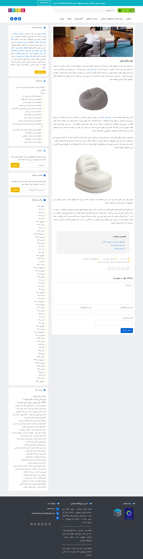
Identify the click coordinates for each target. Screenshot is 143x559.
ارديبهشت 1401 (39, 301)
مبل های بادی (106, 117)
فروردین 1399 (39, 363)
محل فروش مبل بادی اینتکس (24, 405)
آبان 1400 (41, 320)
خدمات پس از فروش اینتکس (36, 463)
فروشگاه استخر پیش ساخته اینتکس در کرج (32, 420)
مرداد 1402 (40, 258)
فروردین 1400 (40, 335)
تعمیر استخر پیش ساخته (24, 439)
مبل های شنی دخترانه (39, 469)
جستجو (15, 165)
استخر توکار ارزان (40, 426)
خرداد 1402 (40, 264)
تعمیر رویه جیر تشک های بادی (36, 454)
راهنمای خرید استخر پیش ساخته (30, 120)
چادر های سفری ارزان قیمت (37, 414)
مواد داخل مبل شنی (39, 435)
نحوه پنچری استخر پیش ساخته (36, 442)
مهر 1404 (41, 212)
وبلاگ (69, 18)
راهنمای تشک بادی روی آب (31, 96)
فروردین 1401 (40, 304)
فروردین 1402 (40, 270)
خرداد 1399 (40, 356)
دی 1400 (41, 313)
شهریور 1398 (40, 381)
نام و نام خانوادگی (126, 307)
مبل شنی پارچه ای (26, 435)
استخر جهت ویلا (21, 408)
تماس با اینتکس (91, 18)
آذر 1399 (41, 347)
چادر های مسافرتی (22, 53)
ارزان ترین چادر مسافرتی (23, 411)
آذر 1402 (41, 249)
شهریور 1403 (40, 221)
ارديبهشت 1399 (39, 360)
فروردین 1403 (39, 237)
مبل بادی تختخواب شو (118, 245)
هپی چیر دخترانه (40, 472)
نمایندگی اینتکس (18, 33)
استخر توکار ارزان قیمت (38, 423)
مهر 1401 (41, 289)
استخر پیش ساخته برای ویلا (37, 408)
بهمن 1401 (41, 277)
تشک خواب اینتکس (29, 487)
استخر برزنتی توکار (28, 426)
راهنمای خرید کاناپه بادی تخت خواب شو (27, 129)
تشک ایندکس (41, 487)
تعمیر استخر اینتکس (39, 439)
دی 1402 (41, 246)
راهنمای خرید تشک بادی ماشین (30, 105)
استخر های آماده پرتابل (20, 466)
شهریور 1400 (40, 326)
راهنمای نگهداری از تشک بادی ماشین (34, 481)
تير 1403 (41, 227)
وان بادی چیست (23, 402)
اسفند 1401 (40, 274)
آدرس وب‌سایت (127, 318)
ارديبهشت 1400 (39, 332)
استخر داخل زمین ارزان (38, 429)
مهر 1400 (41, 323)
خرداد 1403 (40, 231)
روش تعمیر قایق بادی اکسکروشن (35, 457)
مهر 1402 (41, 252)
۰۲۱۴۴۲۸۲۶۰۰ (44, 3)
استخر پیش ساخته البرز (19, 414)
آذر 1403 (41, 218)
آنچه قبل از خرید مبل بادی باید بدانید (114, 242)
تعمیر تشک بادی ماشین (22, 448)
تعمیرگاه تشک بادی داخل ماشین (35, 451)
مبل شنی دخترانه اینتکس (23, 469)
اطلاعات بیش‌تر (40, 72)
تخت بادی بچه (39, 396)
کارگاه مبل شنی (39, 402)
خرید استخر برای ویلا (39, 411)
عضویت (15, 189)
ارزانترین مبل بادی (103, 262)
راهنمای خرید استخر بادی (32, 114)
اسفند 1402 (40, 240)
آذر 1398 (41, 375)
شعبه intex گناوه (25, 484)
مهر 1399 (41, 353)
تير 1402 (41, 261)
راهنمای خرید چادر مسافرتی (31, 136)
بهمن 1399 (40, 341)
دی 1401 (41, 280)
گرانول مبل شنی (16, 432)
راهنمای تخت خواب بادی (32, 117)
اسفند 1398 (40, 366)
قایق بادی (35, 50)
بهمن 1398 (40, 369)
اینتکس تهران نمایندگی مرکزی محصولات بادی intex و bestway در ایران (79, 3)
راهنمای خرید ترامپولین (33, 139)
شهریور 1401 (40, 292)
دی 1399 (41, 344)
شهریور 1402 (40, 255)
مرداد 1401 (41, 295)
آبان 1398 (41, 378)
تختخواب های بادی (22, 48)
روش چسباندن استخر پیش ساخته (35, 445)
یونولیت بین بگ (28, 432)
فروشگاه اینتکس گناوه (39, 484)
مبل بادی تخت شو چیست (34, 399)
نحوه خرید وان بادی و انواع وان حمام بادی (26, 108)
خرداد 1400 (40, 329)
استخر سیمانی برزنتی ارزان (21, 423)
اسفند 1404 (40, 206)
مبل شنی (19, 42)
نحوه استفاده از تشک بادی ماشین (35, 478)
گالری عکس (79, 18)
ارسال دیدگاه (126, 330)
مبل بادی (94, 69)
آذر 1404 (41, 209)
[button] (126, 10)
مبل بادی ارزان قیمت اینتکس (118, 262)
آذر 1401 (41, 283)
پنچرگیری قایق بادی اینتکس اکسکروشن (33, 460)
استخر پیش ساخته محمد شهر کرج (35, 417)
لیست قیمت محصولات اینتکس (112, 18)
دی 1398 (41, 372)
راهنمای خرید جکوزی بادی (32, 102)
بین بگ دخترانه (28, 472)
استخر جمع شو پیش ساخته (37, 466)
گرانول (28, 429)
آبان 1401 (41, 286)
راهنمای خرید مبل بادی (90, 259)
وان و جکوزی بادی (36, 53)
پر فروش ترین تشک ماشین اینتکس (34, 475)
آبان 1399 (41, 350)
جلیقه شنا (33, 56)
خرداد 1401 (41, 298)
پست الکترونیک (85, 307)
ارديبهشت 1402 (39, 267)
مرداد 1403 (40, 224)
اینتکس (128, 18)
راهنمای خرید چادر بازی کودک (31, 99)
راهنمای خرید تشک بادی (32, 142)
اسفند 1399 (40, 338)
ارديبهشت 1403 (39, 234)
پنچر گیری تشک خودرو (38, 448)
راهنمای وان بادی (40, 405)
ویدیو (62, 18)
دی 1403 (41, 215)
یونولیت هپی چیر (40, 432)
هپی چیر (27, 42)
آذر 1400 (41, 317)
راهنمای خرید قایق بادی (33, 132)
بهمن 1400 (41, 310)
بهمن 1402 (40, 243)
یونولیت (22, 429)
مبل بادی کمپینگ (119, 248)
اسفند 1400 (40, 307)
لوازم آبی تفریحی (22, 56)
